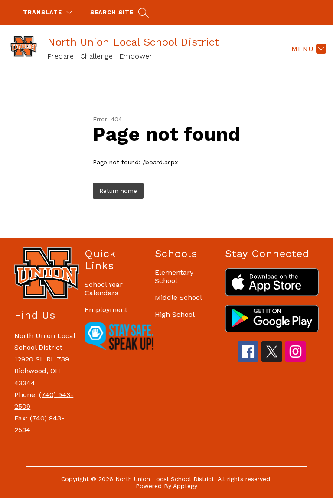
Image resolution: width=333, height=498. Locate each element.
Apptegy (185, 485)
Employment (106, 310)
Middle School (178, 297)
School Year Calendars (104, 288)
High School (175, 314)
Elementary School (174, 276)
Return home (118, 190)
